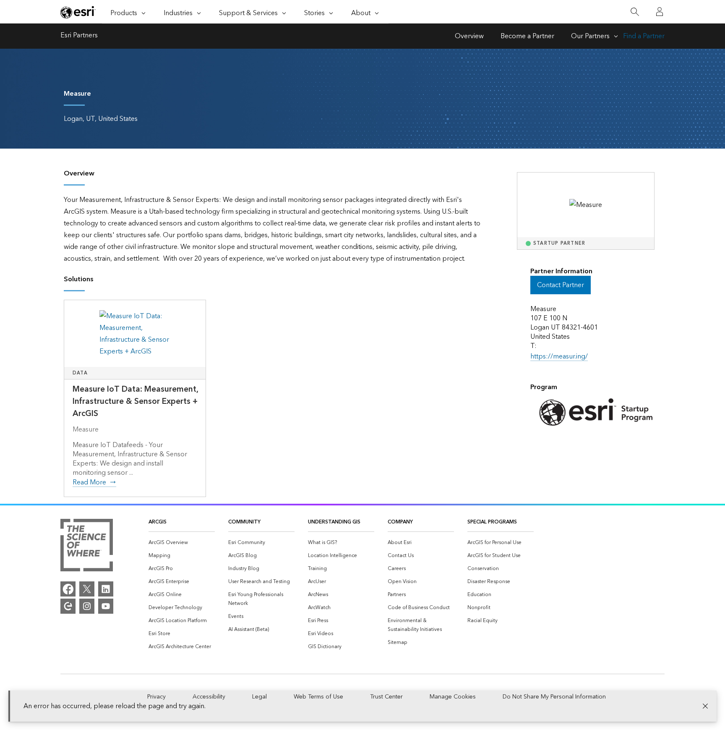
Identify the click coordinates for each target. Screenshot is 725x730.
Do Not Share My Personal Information (554, 697)
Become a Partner (527, 36)
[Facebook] (68, 589)
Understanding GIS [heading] (334, 522)
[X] (86, 589)
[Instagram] (86, 606)
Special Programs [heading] (492, 522)
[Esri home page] (78, 12)
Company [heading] (400, 522)
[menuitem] (182, 542)
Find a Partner (644, 36)
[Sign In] (659, 12)
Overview (469, 36)
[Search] (634, 12)
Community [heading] (244, 522)
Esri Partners (79, 36)
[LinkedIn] (105, 589)
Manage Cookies (453, 697)
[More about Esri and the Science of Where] (86, 547)
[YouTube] (105, 606)
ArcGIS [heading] (158, 522)
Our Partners (590, 36)
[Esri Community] (68, 606)
